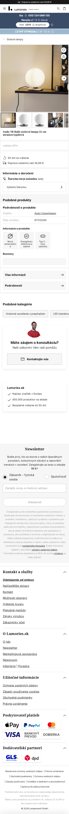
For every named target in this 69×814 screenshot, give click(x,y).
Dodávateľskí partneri (22, 748)
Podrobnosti (13, 285)
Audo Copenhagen (45, 213)
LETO (33, 24)
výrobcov (58, 553)
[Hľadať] (58, 8)
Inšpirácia (9, 666)
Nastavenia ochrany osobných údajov (24, 771)
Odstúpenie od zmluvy (18, 580)
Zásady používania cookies (21, 691)
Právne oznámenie (15, 704)
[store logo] (25, 8)
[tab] (34, 597)
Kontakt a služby (18, 572)
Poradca (23, 666)
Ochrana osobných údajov (20, 685)
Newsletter (10, 648)
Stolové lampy (15, 39)
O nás (6, 642)
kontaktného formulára (33, 545)
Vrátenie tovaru (13, 604)
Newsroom (10, 660)
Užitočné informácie (21, 677)
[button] (8, 120)
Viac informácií (15, 275)
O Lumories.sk (16, 633)
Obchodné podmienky (17, 697)
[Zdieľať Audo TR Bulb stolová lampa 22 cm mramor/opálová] (63, 56)
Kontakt (8, 592)
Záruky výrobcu (13, 616)
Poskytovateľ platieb (21, 715)
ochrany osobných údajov (45, 549)
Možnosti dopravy (15, 598)
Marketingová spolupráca (20, 654)
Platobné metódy (14, 610)
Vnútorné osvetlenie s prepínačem (25, 313)
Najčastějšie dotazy (16, 586)
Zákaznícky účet (14, 622)
